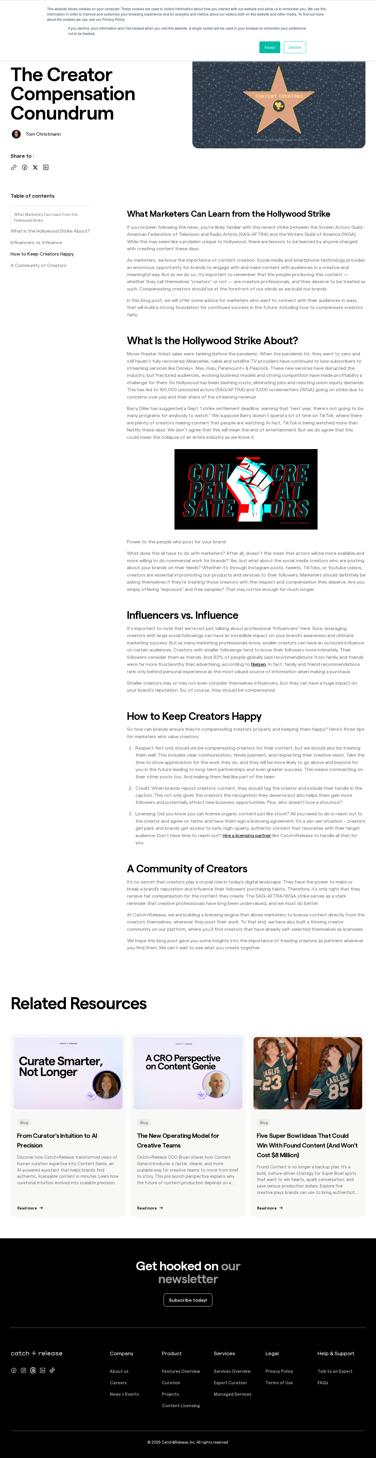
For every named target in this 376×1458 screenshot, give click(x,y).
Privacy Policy (279, 1371)
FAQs (323, 1382)
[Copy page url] (14, 167)
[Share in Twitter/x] (35, 167)
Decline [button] (295, 47)
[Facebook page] (14, 1370)
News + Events (124, 1394)
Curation (171, 1382)
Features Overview (181, 1371)
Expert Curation (230, 1382)
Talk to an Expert (335, 1371)
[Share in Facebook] (24, 167)
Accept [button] (269, 47)
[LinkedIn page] (42, 1370)
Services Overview (232, 1371)
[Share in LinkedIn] (46, 167)
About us (119, 1371)
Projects (170, 1394)
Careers (118, 1382)
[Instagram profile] (23, 1370)
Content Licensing (181, 1405)
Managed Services (232, 1394)
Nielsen (258, 664)
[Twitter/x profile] (33, 1370)
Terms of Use (279, 1382)
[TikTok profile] (52, 1370)
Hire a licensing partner (247, 835)
